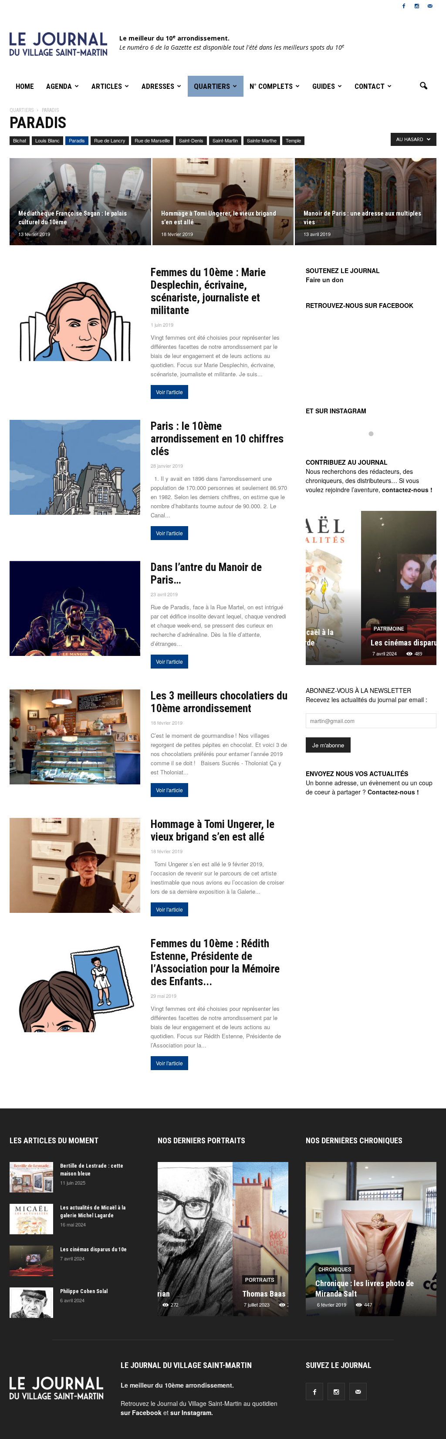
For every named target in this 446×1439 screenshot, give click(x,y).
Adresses (158, 86)
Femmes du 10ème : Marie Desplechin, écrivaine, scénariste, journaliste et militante (208, 291)
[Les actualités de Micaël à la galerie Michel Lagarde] (31, 1219)
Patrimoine (333, 629)
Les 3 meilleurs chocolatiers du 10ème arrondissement (219, 702)
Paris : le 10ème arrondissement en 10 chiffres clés (217, 439)
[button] (423, 86)
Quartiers (212, 86)
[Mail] (429, 6)
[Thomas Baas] (223, 1242)
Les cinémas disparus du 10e (362, 642)
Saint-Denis (191, 140)
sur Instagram (190, 1412)
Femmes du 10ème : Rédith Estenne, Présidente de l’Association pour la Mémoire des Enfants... (215, 962)
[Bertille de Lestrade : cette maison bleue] (31, 1177)
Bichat (19, 140)
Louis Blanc (47, 140)
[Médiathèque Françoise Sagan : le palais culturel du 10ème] (80, 202)
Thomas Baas (189, 1293)
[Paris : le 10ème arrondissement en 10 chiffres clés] (75, 467)
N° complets (271, 86)
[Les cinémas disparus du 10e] (371, 591)
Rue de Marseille (152, 140)
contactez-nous (405, 489)
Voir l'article (169, 391)
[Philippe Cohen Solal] (31, 1302)
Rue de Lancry (109, 140)
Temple (293, 140)
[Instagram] (416, 6)
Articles (106, 86)
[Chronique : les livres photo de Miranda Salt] (371, 1242)
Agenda (59, 86)
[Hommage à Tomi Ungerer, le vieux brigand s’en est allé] (223, 202)
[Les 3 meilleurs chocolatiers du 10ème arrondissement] (75, 736)
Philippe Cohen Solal (84, 1291)
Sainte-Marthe (262, 140)
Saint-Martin (225, 140)
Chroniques (334, 1270)
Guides (323, 86)
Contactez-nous (391, 791)
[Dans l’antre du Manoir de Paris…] (75, 608)
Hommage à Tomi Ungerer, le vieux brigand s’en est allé (212, 830)
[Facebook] (403, 6)
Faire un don (325, 279)
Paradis (77, 140)
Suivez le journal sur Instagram (377, 448)
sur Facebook (141, 1412)
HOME (25, 86)
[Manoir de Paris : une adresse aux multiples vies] (365, 202)
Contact (370, 86)
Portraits (184, 1280)
